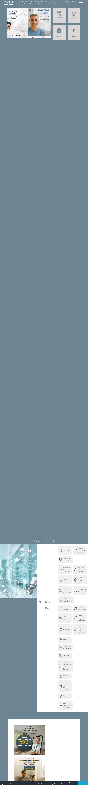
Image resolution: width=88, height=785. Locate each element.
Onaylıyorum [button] (83, 783)
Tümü (47, 608)
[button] (58, 784)
